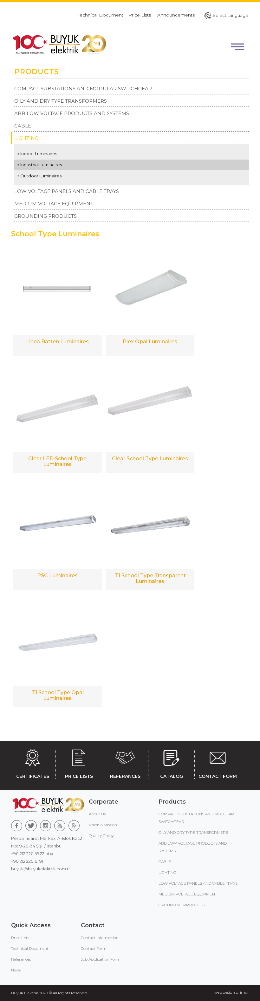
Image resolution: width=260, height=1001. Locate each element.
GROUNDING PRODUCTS (45, 216)
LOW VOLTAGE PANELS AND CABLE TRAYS (66, 191)
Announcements (176, 15)
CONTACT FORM (217, 776)
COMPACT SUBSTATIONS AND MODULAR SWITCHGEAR (83, 89)
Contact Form (94, 948)
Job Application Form (100, 959)
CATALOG (171, 776)
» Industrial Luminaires (39, 164)
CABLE (22, 126)
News (16, 970)
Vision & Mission (103, 824)
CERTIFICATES (32, 776)
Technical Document (100, 15)
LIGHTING (26, 138)
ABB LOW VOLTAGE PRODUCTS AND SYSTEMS (71, 113)
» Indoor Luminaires (37, 153)
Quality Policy (101, 835)
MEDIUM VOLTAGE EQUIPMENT (53, 204)
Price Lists (140, 15)
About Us (97, 814)
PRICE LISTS (79, 776)
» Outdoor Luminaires (39, 175)
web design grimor (231, 992)
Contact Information (100, 937)
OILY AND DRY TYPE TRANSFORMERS (60, 101)
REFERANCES (125, 776)
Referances (21, 959)
